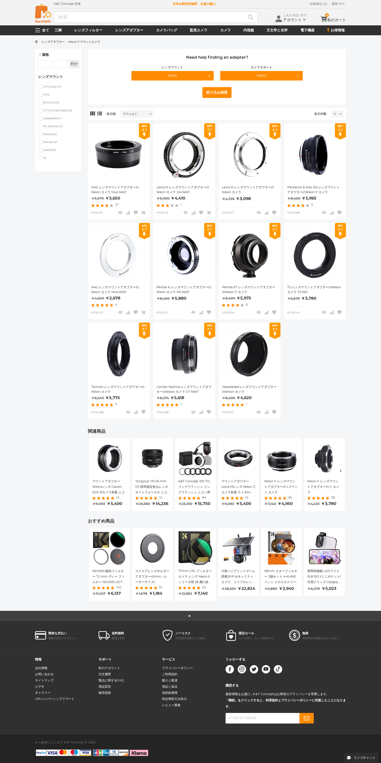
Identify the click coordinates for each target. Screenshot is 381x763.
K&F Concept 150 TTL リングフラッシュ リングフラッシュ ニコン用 (194, 487)
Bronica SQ (51, 102)
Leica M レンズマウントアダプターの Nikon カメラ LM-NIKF (183, 190)
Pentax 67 (50, 142)
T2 (44, 158)
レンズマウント (172, 67)
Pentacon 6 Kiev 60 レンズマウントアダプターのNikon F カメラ (313, 190)
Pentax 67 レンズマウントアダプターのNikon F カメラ (248, 290)
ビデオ (39, 686)
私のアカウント (109, 668)
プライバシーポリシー (177, 668)
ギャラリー (42, 692)
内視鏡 (248, 30)
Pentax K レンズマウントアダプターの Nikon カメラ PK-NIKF (184, 290)
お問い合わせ (44, 674)
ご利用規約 (169, 674)
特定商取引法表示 (174, 699)
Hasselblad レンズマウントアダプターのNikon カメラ (249, 389)
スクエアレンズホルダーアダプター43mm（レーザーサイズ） (152, 577)
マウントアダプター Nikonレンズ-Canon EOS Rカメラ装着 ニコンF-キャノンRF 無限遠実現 (108, 487)
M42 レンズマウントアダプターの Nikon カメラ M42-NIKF (115, 190)
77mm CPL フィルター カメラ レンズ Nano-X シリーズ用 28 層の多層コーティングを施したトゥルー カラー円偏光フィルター (195, 577)
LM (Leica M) (52, 86)
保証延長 (105, 686)
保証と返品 (169, 686)
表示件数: (320, 114)
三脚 (58, 30)
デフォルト (130, 114)
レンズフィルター (88, 30)
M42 (46, 94)
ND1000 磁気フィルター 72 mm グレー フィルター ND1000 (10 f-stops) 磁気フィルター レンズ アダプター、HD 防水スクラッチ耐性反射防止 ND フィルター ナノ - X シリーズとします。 (109, 577)
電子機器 (308, 30)
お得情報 (338, 30)
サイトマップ (44, 680)
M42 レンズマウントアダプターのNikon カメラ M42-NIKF (115, 290)
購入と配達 (169, 680)
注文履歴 (105, 674)
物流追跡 (105, 692)
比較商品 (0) (318, 4)
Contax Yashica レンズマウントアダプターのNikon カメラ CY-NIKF (184, 389)
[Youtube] (266, 669)
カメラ (225, 30)
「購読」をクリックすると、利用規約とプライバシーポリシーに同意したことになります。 (286, 703)
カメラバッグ (166, 30)
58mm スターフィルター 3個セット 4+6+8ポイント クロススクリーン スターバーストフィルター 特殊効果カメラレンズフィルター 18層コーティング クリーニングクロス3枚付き (280, 577)
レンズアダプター (129, 30)
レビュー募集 (171, 705)
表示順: (111, 114)
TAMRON (49, 150)
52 (335, 114)
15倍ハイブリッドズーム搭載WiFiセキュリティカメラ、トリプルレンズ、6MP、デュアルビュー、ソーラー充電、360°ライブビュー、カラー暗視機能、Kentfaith (238, 577)
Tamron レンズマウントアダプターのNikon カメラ (117, 389)
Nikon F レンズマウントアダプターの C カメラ (323, 487)
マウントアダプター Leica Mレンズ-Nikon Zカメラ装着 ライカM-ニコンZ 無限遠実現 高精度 (238, 487)
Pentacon (50, 134)
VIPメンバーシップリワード (54, 699)
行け (74, 64)
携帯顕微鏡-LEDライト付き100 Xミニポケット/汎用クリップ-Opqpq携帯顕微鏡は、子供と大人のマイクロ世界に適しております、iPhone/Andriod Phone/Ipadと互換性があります (324, 577)
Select (172, 75)
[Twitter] (254, 669)
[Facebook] (230, 669)
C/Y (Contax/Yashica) (57, 110)
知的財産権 (169, 692)
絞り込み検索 (217, 92)
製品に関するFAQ (111, 680)
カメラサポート (261, 67)
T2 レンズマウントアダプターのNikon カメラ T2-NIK (314, 290)
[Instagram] (242, 669)
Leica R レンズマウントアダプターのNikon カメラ (248, 190)
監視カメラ (198, 30)
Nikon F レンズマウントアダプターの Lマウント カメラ (281, 487)
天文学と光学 (277, 30)
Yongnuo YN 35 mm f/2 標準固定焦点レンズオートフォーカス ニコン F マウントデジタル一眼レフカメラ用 (151, 487)
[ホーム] (43, 13)
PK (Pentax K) (52, 126)
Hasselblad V (52, 118)
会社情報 (41, 668)
